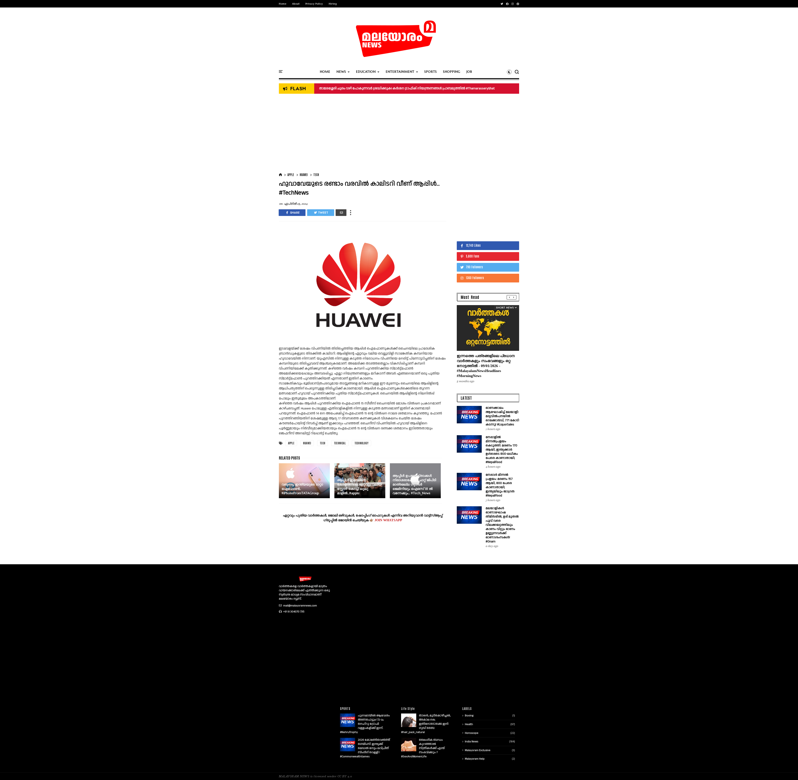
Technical (340, 443)
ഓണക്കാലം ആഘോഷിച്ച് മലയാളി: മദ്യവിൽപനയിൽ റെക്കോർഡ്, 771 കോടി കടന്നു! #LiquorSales (502, 416)
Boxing (469, 715)
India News (471, 741)
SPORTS (430, 72)
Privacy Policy (314, 3)
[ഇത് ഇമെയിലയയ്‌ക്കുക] (341, 212)
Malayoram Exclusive (477, 750)
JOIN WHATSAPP (388, 520)
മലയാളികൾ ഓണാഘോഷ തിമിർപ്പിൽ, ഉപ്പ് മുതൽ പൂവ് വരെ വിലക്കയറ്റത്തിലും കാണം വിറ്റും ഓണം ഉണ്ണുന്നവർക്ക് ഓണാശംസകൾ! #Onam (502, 525)
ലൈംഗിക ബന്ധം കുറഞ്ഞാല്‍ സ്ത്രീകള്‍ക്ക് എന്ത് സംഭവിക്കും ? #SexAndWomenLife (423, 748)
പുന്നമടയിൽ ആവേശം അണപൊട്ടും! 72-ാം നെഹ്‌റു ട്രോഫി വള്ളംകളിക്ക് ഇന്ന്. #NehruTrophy (365, 723)
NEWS (341, 72)
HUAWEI (304, 174)
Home (282, 3)
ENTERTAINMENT (400, 72)
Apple (290, 174)
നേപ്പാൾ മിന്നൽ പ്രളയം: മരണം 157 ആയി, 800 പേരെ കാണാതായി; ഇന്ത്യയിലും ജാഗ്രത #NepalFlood (500, 485)
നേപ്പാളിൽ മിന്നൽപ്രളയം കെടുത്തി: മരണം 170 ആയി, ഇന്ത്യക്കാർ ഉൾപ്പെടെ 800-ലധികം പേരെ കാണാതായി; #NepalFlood (502, 449)
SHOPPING (451, 72)
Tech (316, 174)
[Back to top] (788, 770)
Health (469, 724)
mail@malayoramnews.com (300, 606)
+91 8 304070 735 (293, 612)
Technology (361, 443)
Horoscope (471, 733)
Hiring (333, 3)
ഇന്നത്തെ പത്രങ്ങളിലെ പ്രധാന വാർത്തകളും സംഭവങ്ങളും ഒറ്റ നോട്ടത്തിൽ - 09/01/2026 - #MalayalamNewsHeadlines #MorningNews (486, 366)
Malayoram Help (475, 759)
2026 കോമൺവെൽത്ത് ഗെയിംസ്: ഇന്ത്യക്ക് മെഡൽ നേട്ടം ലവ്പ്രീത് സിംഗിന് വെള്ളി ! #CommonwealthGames (365, 748)
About (296, 3)
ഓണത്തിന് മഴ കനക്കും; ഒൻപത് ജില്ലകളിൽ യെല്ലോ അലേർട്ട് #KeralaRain (378, 88)
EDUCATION (366, 72)
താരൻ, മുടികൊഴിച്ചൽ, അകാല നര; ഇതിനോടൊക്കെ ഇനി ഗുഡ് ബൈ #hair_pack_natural (426, 723)
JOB (469, 72)
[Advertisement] (362, 134)
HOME (325, 72)
